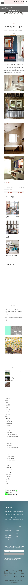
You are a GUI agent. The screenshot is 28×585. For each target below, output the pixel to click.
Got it (17, 10)
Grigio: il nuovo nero (10, 454)
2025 (7, 398)
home (17, 528)
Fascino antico (9, 445)
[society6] (13, 335)
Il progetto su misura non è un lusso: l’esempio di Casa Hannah (16, 379)
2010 (7, 481)
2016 (7, 414)
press (17, 533)
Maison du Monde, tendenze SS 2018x (12, 217)
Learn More (12, 10)
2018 (7, 411)
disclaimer (18, 538)
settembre (9, 427)
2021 (7, 405)
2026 (7, 396)
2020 (7, 407)
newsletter (18, 531)
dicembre (8, 421)
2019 (7, 409)
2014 (7, 418)
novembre (9, 423)
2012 (7, 478)
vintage (10, 189)
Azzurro (8, 452)
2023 (7, 402)
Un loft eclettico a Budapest (12, 434)
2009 (7, 483)
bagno (14, 23)
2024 (7, 400)
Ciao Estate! (9, 441)
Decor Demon (7, 182)
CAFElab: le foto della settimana (12, 447)
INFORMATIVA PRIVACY (16, 558)
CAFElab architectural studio (11, 30)
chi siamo (17, 530)
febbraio (8, 474)
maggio (8, 469)
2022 (7, 404)
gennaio (8, 476)
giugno (8, 467)
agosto (8, 463)
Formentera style (10, 428)
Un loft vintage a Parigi (11, 255)
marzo (8, 472)
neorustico (6, 189)
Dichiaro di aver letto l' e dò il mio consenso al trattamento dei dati (13, 559)
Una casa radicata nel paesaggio (15, 371)
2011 (7, 479)
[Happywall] (13, 353)
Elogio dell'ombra (10, 443)
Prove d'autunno (10, 430)
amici (17, 536)
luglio (8, 465)
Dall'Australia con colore (11, 449)
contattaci (18, 534)
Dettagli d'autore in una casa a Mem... (12, 236)
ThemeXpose (6, 575)
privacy (17, 539)
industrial (12, 187)
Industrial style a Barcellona (12, 438)
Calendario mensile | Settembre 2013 (13, 462)
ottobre (8, 425)
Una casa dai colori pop (11, 460)
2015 (7, 416)
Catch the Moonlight (10, 456)
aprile (8, 470)
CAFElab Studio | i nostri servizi (12, 436)
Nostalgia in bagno (10, 458)
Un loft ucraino (9, 432)
